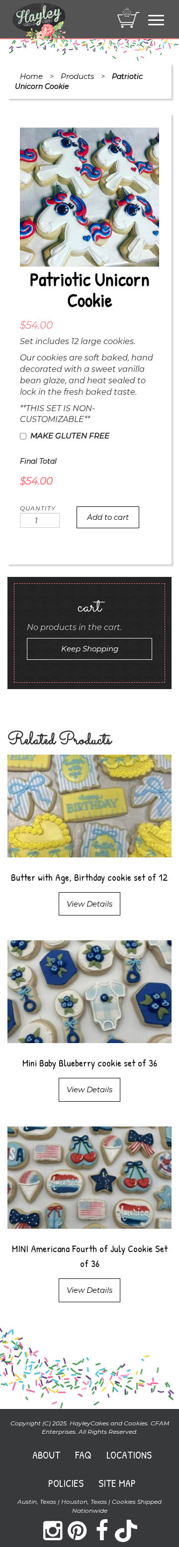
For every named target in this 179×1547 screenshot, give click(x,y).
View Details (89, 904)
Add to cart (108, 517)
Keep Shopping (89, 648)
